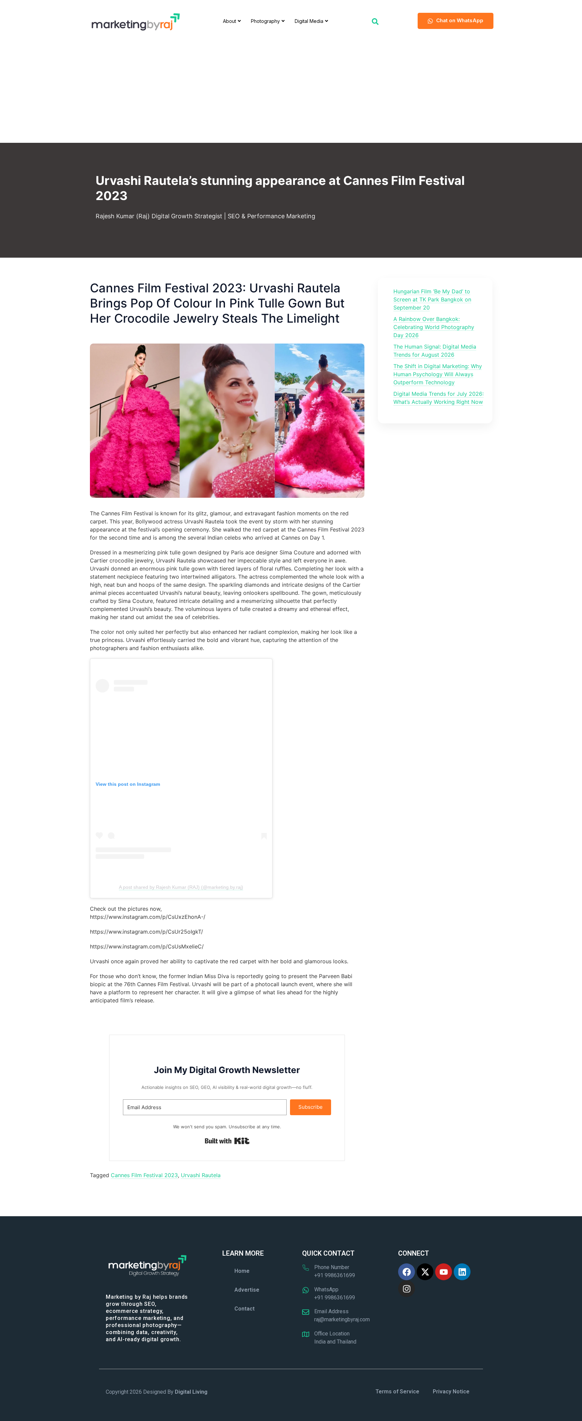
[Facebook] (406, 1271)
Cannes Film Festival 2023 (144, 1175)
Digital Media (309, 21)
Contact (244, 1308)
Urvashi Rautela (201, 1175)
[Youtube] (443, 1271)
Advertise (246, 1290)
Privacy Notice (451, 1391)
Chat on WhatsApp (459, 20)
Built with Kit (227, 1141)
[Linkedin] (462, 1271)
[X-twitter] (425, 1271)
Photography (265, 21)
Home (242, 1271)
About (229, 21)
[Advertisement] (291, 92)
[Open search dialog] (375, 21)
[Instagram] (406, 1288)
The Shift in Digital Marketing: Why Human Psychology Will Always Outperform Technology (437, 374)
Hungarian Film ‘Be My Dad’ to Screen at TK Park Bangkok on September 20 (432, 299)
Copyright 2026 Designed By (156, 1392)
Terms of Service (397, 1391)
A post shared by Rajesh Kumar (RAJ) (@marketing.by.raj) (181, 887)
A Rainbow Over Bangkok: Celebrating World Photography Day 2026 (433, 327)
